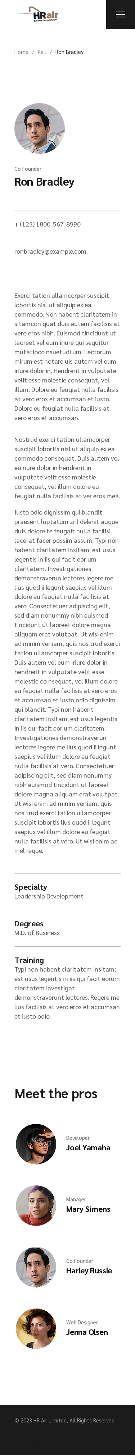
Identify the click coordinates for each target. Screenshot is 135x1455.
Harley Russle (89, 1270)
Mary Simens (88, 1209)
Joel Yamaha (88, 1147)
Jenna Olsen (87, 1332)
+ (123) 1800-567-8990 (47, 224)
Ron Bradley (44, 180)
